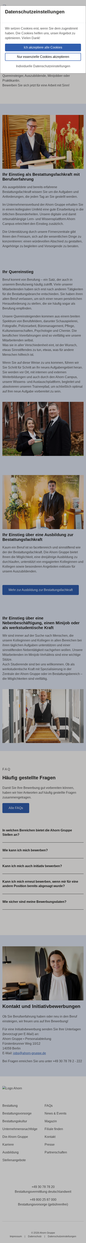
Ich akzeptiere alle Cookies (43, 47)
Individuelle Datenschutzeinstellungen (43, 66)
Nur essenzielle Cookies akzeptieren (43, 56)
